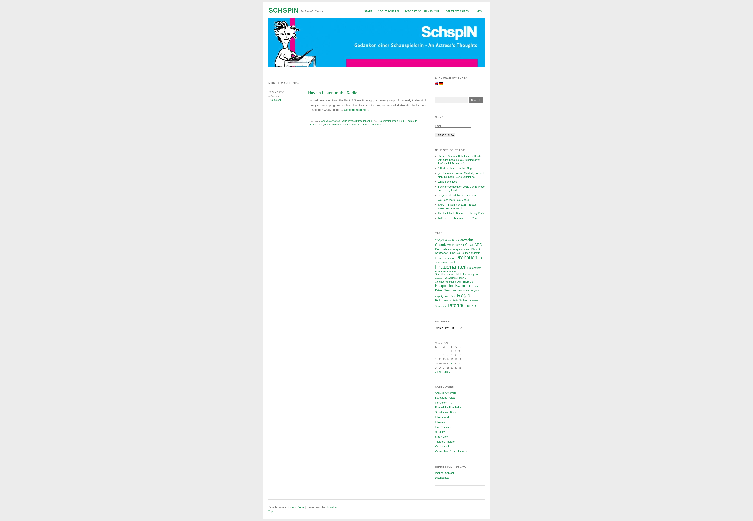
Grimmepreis (465, 281)
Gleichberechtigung (445, 282)
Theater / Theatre (445, 441)
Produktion (463, 290)
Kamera (462, 285)
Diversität (448, 258)
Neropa (449, 290)
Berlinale (441, 249)
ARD (478, 245)
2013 (455, 245)
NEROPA (440, 432)
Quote (445, 296)
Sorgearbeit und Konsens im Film (457, 195)
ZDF (474, 306)
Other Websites (457, 11)
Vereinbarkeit (442, 446)
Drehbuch (466, 257)
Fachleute (412, 121)
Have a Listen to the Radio (332, 93)
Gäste (327, 124)
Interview (336, 124)
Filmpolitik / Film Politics (449, 407)
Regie (463, 295)
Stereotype (441, 306)
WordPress (298, 507)
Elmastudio (332, 507)
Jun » (447, 371)
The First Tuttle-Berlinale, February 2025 (461, 213)
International (442, 417)
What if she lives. (448, 181)
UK (469, 306)
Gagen (453, 271)
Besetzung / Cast (445, 397)
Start (368, 11)
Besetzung (453, 249)
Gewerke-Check (454, 278)
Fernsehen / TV (444, 402)
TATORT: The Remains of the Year (457, 218)
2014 (461, 245)
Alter (469, 244)
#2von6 (449, 240)
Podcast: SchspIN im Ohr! (422, 11)
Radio (366, 124)
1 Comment (274, 100)
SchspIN (283, 10)
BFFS (475, 249)
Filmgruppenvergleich (445, 262)
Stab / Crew (441, 436)
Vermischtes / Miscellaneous (357, 121)
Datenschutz (442, 477)
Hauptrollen (444, 286)
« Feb (438, 371)
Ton (463, 305)
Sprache (474, 301)
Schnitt (464, 300)
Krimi (439, 290)
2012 (449, 245)
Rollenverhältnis (446, 300)
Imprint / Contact (444, 472)
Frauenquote (474, 268)
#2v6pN (439, 240)
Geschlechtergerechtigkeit (450, 274)
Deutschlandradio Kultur (392, 121)
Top (270, 511)
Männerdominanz (352, 124)
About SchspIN (388, 11)
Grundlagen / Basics (446, 412)
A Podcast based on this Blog (455, 168)
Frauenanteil (316, 124)
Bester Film (464, 249)
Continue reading (356, 109)
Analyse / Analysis (330, 121)
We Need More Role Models (454, 200)
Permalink (376, 124)
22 (452, 363)
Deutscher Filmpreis (447, 252)
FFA (480, 258)
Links (478, 11)
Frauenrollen (442, 271)
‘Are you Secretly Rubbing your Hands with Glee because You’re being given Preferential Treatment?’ (459, 160)
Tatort (453, 305)
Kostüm (475, 286)
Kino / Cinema (443, 427)
